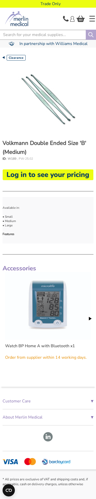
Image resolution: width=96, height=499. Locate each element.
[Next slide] (89, 318)
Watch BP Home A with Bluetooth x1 (40, 346)
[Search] (91, 35)
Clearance (16, 58)
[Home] (92, 18)
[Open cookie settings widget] (9, 490)
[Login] (72, 18)
